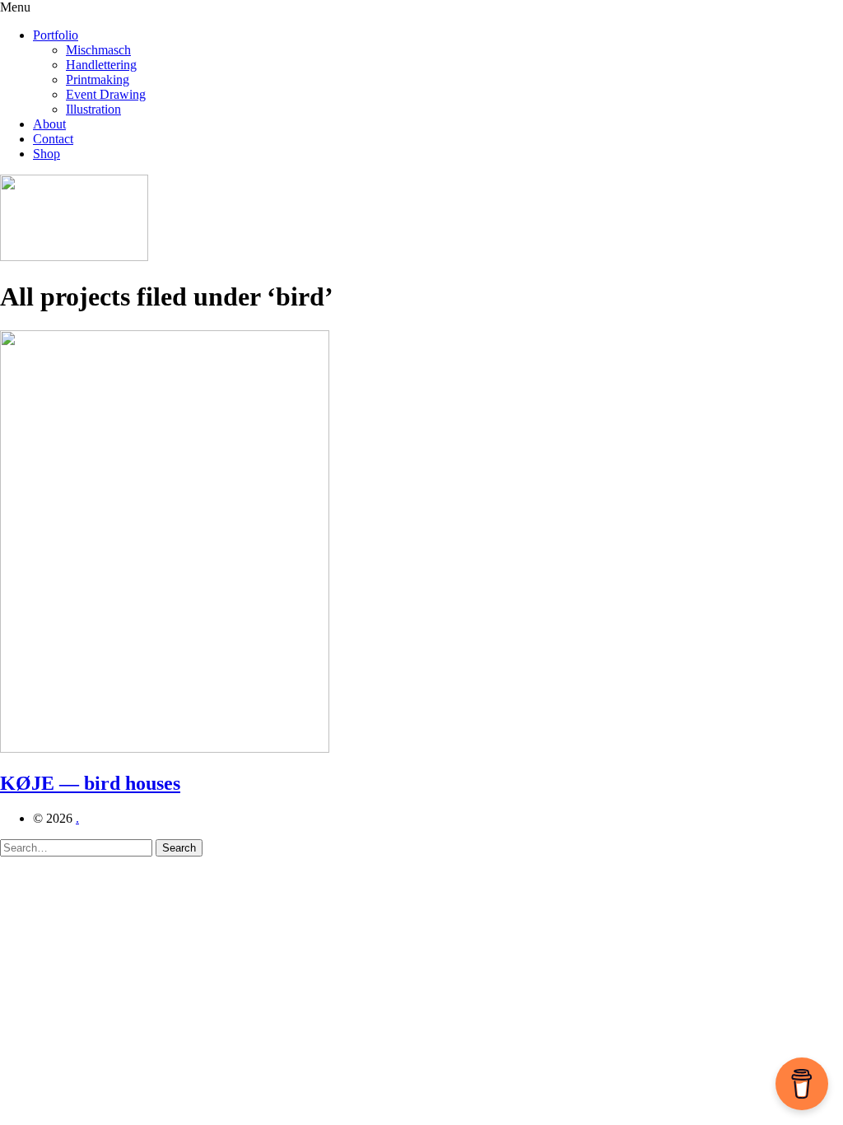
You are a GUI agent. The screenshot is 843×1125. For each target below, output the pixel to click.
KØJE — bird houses (90, 783)
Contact (53, 139)
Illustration (93, 109)
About (49, 124)
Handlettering (101, 65)
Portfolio (55, 35)
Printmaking (97, 79)
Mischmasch (98, 50)
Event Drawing (106, 94)
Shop (46, 154)
